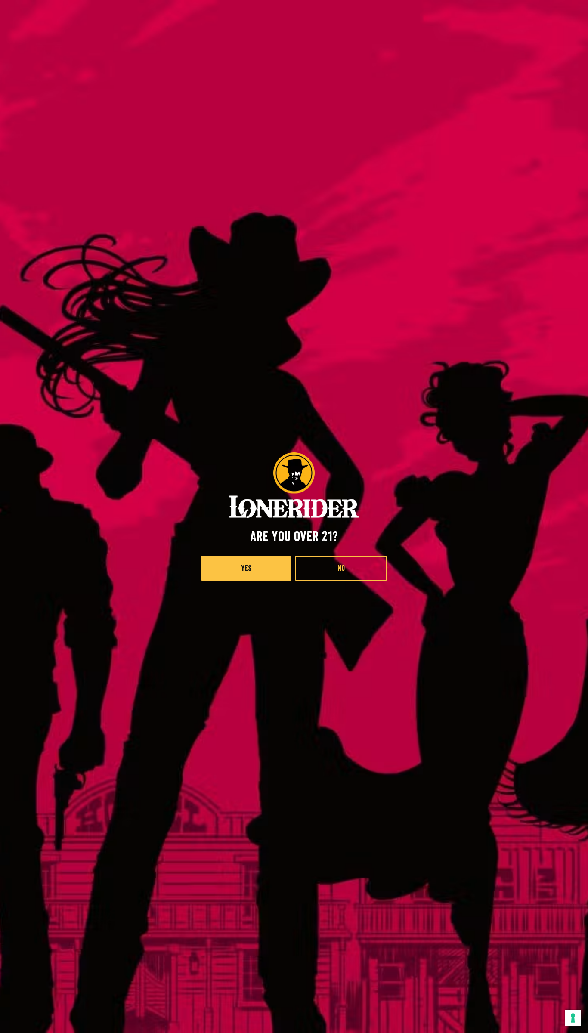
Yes (246, 568)
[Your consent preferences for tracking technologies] (573, 1018)
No (341, 568)
